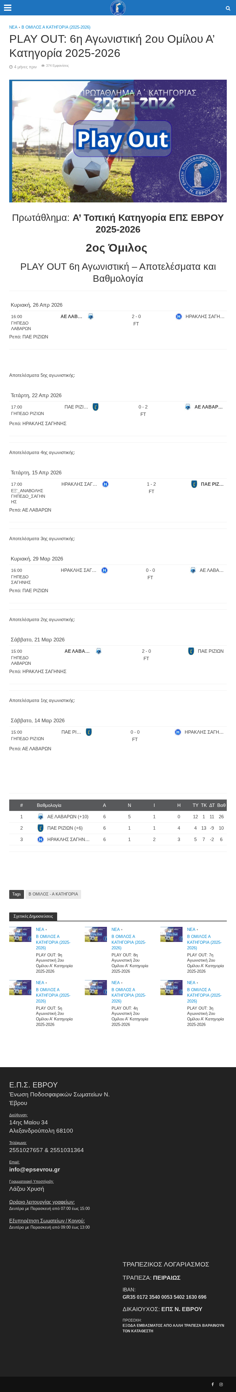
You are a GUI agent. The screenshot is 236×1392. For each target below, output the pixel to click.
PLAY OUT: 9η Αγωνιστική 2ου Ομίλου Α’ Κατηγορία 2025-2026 (54, 963)
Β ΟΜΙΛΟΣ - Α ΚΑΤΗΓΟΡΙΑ (53, 894)
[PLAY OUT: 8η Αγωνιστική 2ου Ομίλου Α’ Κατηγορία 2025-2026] (96, 934)
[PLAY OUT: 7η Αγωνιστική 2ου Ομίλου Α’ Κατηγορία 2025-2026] (171, 934)
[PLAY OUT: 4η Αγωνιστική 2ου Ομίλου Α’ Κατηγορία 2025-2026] (96, 987)
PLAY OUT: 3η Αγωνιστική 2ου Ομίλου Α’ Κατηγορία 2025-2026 (205, 1016)
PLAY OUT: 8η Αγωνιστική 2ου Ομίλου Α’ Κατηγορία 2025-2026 (130, 963)
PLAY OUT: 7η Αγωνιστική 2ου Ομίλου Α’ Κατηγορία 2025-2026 (205, 963)
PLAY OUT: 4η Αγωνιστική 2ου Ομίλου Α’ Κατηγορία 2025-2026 (130, 1016)
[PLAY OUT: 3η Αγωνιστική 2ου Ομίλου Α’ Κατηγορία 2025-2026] (171, 987)
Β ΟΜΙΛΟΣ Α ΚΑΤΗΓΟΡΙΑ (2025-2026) (56, 27)
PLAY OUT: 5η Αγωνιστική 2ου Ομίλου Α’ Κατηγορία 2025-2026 (54, 1016)
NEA (13, 27)
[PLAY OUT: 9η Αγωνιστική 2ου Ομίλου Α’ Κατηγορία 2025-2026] (20, 934)
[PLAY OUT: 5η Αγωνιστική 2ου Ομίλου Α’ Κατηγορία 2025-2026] (20, 987)
